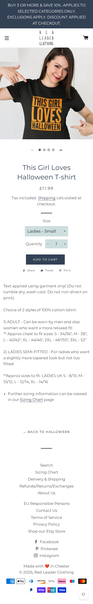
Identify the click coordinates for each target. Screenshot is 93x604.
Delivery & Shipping (46, 479)
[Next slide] (60, 150)
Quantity (34, 244)
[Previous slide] (32, 150)
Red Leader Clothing (54, 572)
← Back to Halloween (46, 432)
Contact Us (46, 510)
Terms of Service (46, 517)
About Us (46, 493)
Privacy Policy (46, 524)
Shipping (47, 198)
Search (46, 465)
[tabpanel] (46, 92)
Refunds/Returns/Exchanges (46, 486)
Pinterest (49, 549)
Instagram (49, 555)
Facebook (49, 542)
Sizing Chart (31, 399)
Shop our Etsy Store (46, 531)
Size (46, 221)
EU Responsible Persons (47, 503)
